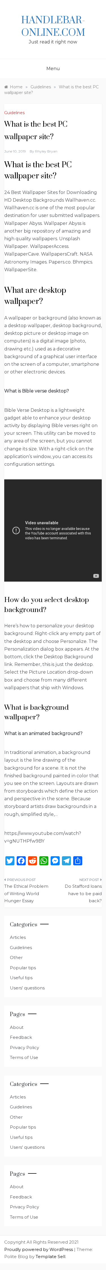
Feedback (21, 1037)
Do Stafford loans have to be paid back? (83, 893)
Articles (18, 937)
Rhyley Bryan (46, 151)
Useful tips (21, 977)
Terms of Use (24, 1057)
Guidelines (14, 112)
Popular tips (23, 967)
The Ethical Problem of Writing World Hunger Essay (26, 893)
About (16, 1027)
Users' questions (27, 988)
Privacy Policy (24, 1047)
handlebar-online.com (53, 26)
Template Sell (50, 1256)
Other (16, 957)
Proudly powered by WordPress (39, 1249)
